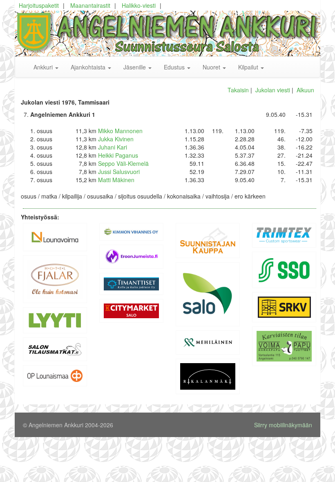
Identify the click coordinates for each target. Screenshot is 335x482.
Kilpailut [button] (249, 67)
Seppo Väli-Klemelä (123, 163)
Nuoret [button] (212, 67)
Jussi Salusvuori (119, 171)
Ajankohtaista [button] (89, 67)
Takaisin (238, 90)
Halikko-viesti (139, 5)
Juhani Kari (112, 147)
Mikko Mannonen (120, 131)
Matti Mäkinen (116, 180)
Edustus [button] (175, 67)
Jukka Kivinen (116, 139)
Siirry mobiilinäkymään (283, 425)
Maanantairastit (90, 5)
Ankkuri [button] (44, 67)
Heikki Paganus (118, 155)
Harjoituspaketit (39, 5)
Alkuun (305, 90)
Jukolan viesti (272, 90)
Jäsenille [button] (135, 67)
